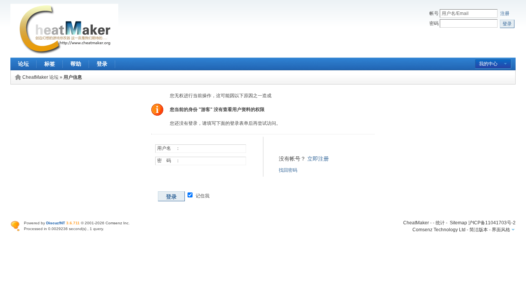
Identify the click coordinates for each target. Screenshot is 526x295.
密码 (434, 23)
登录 (102, 64)
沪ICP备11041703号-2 (492, 222)
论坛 (23, 64)
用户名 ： (168, 148)
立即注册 (318, 159)
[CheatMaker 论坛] (64, 53)
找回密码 (288, 170)
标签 (49, 64)
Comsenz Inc (117, 223)
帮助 (75, 64)
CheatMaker (416, 222)
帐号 (434, 13)
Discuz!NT (55, 223)
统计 (440, 222)
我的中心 (488, 63)
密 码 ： (168, 160)
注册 (504, 13)
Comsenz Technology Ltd (439, 229)
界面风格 (501, 229)
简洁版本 (478, 229)
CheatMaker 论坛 (40, 77)
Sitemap (458, 222)
